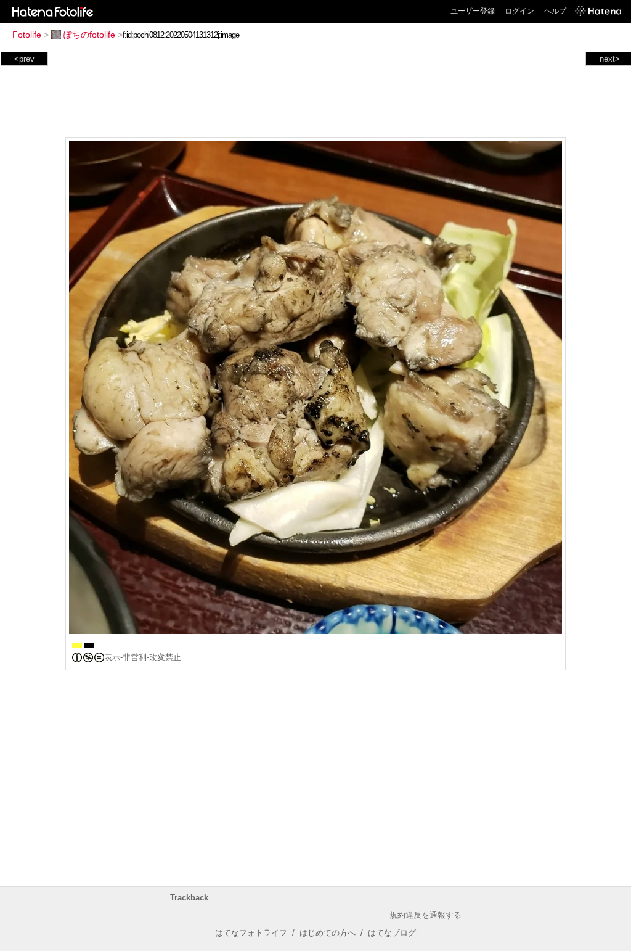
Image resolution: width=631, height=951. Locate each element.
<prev (24, 59)
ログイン (519, 11)
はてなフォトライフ (251, 932)
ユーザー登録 (472, 11)
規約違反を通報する (425, 915)
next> (610, 59)
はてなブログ (392, 932)
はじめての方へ (327, 932)
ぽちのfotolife (89, 34)
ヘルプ (555, 11)
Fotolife (26, 34)
